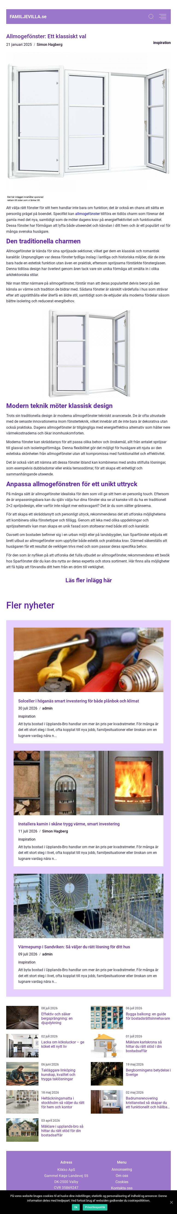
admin (47, 708)
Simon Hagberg (49, 44)
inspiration (162, 43)
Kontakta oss (122, 1188)
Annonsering (122, 1169)
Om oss (122, 1175)
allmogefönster (87, 214)
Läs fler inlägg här (88, 580)
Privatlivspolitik (95, 1207)
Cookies (121, 1182)
